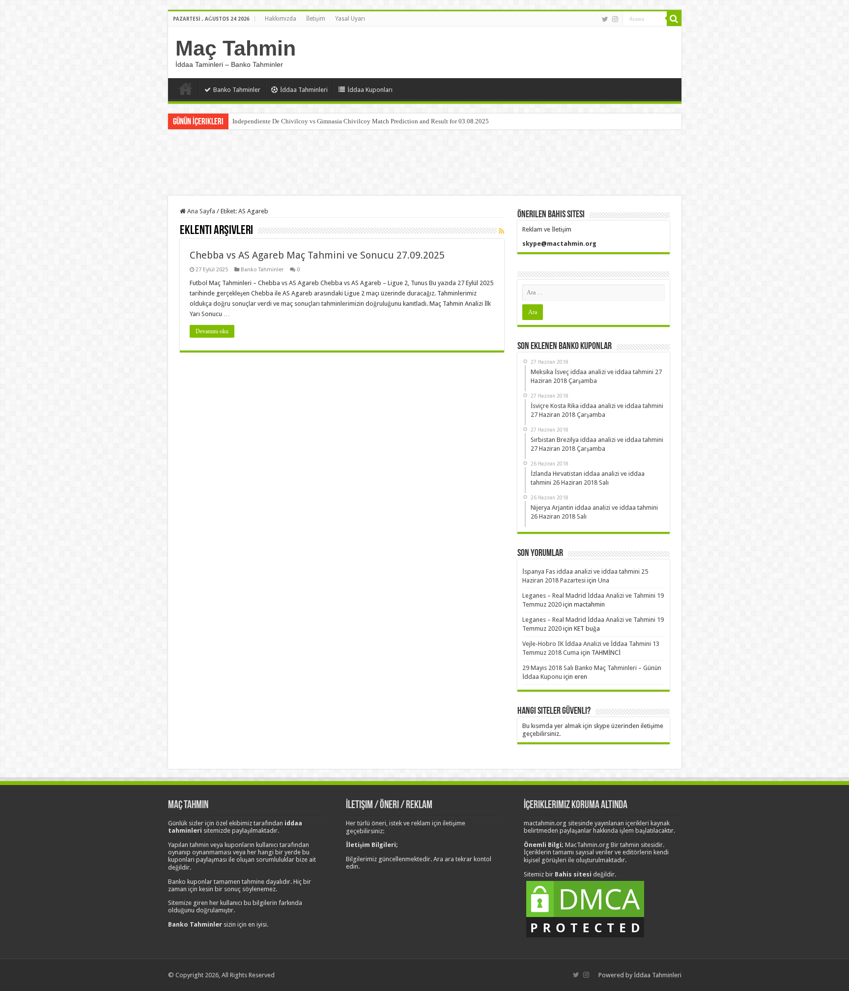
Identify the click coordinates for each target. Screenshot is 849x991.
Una (603, 580)
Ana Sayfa (185, 88)
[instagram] (615, 19)
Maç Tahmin (235, 48)
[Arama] (674, 18)
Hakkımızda (280, 18)
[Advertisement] (424, 164)
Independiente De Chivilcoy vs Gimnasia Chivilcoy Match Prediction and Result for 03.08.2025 (360, 121)
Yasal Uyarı (350, 18)
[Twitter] (605, 19)
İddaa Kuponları (370, 89)
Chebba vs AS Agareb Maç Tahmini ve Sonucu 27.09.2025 (317, 255)
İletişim (315, 18)
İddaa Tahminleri (304, 89)
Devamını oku (212, 331)
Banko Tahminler (236, 89)
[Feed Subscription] (501, 231)
